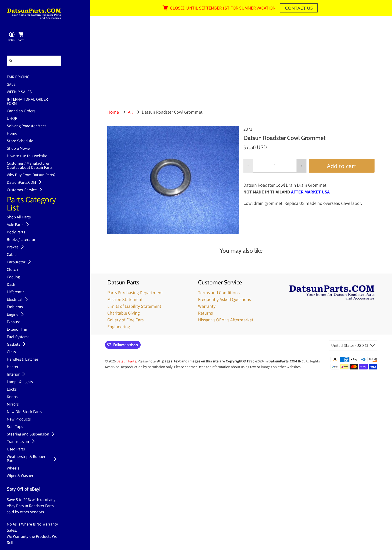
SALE (11, 84)
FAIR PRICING (18, 77)
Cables (12, 254)
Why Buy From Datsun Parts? (31, 175)
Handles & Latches (22, 359)
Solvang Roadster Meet (26, 126)
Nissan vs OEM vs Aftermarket (225, 320)
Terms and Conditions (219, 293)
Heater (12, 367)
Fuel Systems (18, 337)
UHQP (12, 118)
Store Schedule (20, 141)
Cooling (13, 277)
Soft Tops (15, 427)
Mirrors (13, 404)
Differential (16, 292)
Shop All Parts (19, 217)
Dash (11, 284)
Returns (205, 313)
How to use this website (27, 156)
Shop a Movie (18, 148)
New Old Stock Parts (24, 412)
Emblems (15, 307)
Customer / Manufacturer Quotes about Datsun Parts (29, 165)
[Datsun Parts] (34, 14)
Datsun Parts (126, 361)
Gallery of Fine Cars (125, 320)
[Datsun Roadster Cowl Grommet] (173, 180)
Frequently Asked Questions (224, 299)
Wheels (13, 468)
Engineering (118, 327)
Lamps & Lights (20, 382)
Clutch (12, 269)
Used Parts (16, 449)
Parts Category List (31, 204)
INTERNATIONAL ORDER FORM (27, 101)
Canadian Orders (21, 111)
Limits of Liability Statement (134, 306)
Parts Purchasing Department (135, 293)
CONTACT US (299, 8)
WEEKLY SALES (19, 92)
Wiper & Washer (20, 476)
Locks (12, 389)
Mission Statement (125, 299)
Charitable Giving (123, 313)
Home (12, 133)
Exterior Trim (17, 329)
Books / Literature (22, 239)
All (130, 112)
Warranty (207, 306)
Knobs (12, 397)
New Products (19, 419)
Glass (11, 352)
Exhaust (13, 322)
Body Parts (16, 232)
